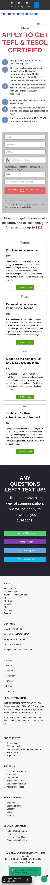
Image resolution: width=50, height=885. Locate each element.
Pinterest (10, 681)
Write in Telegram (26, 550)
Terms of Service (16, 200)
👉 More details (25, 287)
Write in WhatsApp (26, 533)
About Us (8, 601)
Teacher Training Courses (15, 595)
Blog (6, 607)
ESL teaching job (14, 746)
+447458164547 (21, 634)
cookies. (13, 881)
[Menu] (45, 24)
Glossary (11, 809)
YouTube (10, 665)
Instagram (10, 676)
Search (10, 812)
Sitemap (10, 815)
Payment (11, 755)
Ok (28, 880)
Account (7, 613)
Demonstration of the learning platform (24, 749)
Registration (12, 752)
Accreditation (13, 743)
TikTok (9, 686)
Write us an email (26, 559)
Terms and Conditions (25, 205)
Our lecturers (12, 778)
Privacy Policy (13, 834)
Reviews (8, 610)
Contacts (8, 604)
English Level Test (15, 781)
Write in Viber (26, 542)
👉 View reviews (26, 451)
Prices (7, 598)
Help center (12, 803)
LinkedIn (10, 691)
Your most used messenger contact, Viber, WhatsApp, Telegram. (23, 168)
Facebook (10, 671)
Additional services (15, 787)
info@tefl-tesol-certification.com (18, 650)
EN (38, 24)
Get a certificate (11, 592)
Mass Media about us (16, 771)
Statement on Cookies (17, 840)
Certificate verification (16, 784)
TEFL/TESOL (10, 589)
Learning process (14, 806)
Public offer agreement (17, 831)
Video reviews (13, 774)
